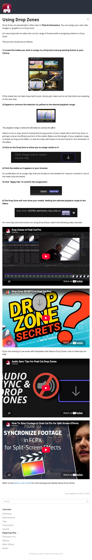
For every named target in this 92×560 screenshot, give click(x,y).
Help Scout (58, 554)
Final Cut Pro (9, 532)
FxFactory (7, 513)
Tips (4, 521)
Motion (6, 540)
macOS (5, 529)
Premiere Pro (9, 536)
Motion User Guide (22, 483)
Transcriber (8, 525)
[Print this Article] (88, 19)
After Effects (8, 544)
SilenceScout (8, 517)
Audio (5, 548)
